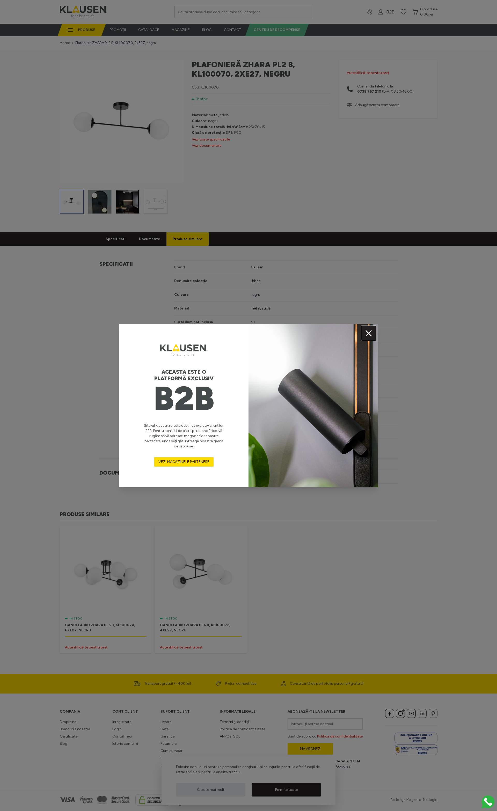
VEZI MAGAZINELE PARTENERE (183, 462)
